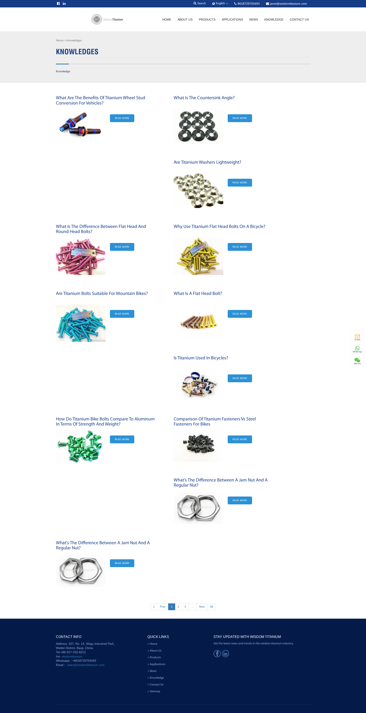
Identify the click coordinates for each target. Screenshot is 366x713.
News (253, 19)
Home (166, 19)
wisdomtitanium (72, 656)
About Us (185, 19)
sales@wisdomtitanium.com (85, 665)
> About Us (154, 650)
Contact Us (299, 19)
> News (152, 671)
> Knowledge (155, 678)
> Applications (156, 664)
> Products (154, 657)
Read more (122, 118)
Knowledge (273, 19)
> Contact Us (155, 684)
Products (207, 19)
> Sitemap (153, 691)
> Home (152, 644)
